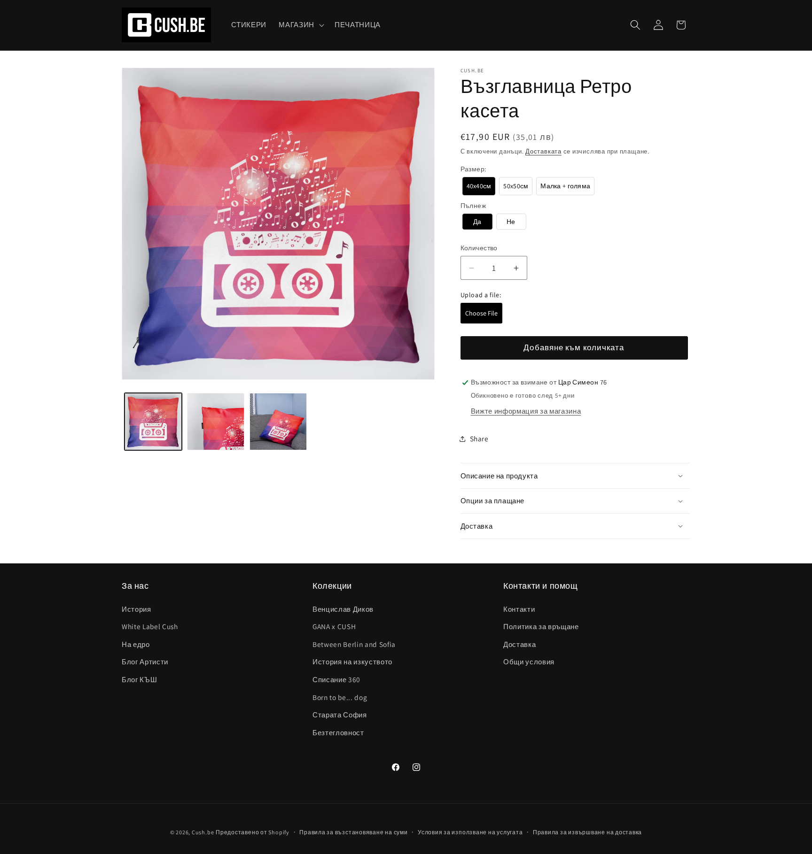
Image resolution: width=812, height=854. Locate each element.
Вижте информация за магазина (526, 410)
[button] (300, 25)
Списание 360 (336, 679)
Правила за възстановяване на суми (353, 832)
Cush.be (203, 832)
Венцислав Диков (343, 609)
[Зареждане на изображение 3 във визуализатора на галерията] (278, 421)
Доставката (543, 151)
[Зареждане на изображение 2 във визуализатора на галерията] (215, 421)
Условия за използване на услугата (470, 832)
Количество (479, 247)
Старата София (339, 714)
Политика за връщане (541, 626)
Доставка (519, 644)
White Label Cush (150, 626)
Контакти (519, 609)
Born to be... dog (339, 697)
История (136, 609)
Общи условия (528, 661)
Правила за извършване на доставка (587, 832)
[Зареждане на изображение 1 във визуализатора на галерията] (153, 421)
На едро (136, 644)
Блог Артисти (145, 661)
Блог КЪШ (139, 679)
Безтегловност (338, 732)
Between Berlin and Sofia (354, 644)
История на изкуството (352, 661)
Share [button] (479, 438)
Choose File (481, 313)
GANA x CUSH (334, 626)
